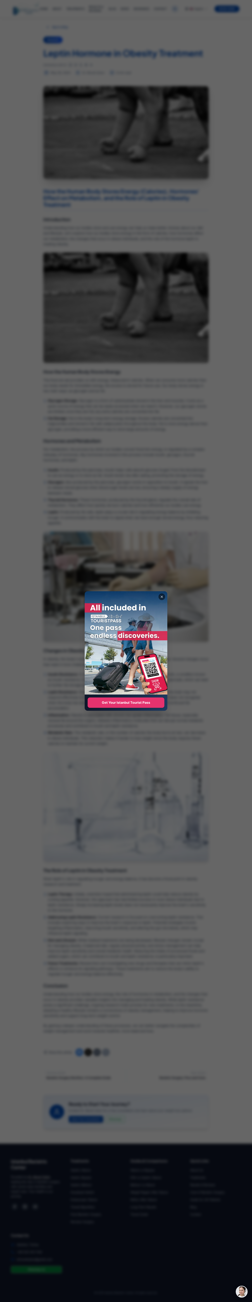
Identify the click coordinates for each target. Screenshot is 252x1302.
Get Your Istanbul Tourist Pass (126, 702)
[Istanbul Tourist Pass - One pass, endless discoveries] (126, 643)
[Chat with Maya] (242, 1292)
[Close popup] (161, 596)
